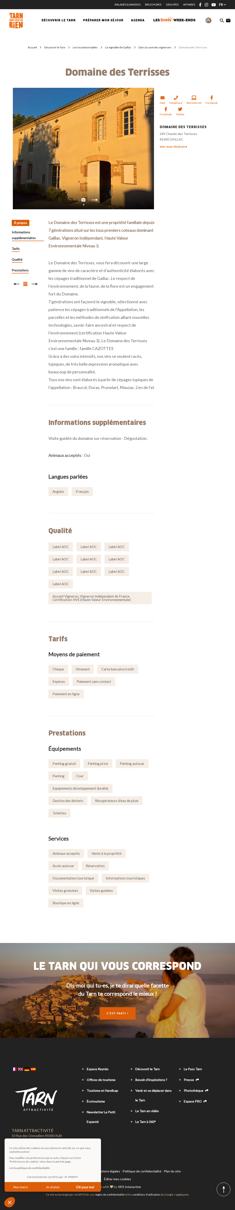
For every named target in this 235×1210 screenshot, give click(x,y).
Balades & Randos (127, 4)
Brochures (153, 4)
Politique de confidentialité (142, 1171)
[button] (9, 1202)
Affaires (189, 4)
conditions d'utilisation (146, 1194)
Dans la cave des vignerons (155, 47)
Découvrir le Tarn (59, 20)
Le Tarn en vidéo (147, 1111)
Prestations (20, 270)
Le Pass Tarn (193, 1069)
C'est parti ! (117, 1013)
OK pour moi (85, 1187)
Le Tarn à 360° (145, 1122)
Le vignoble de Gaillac (118, 47)
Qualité (17, 259)
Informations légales (105, 1171)
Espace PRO (193, 1101)
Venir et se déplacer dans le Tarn (153, 1095)
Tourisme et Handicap (102, 1090)
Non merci (20, 1187)
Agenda (138, 20)
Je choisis (53, 1187)
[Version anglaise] (20, 1069)
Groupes (172, 4)
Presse (189, 1080)
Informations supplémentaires (24, 235)
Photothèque (194, 1090)
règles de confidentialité (110, 1194)
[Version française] (14, 1069)
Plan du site (172, 1171)
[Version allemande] (27, 1069)
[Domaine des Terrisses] (83, 148)
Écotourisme (96, 1101)
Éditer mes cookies (117, 1179)
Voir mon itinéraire (173, 146)
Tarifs (16, 249)
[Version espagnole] (33, 1069)
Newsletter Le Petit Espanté (101, 1117)
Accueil (32, 47)
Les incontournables (85, 47)
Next (95, 201)
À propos (20, 223)
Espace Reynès (98, 1069)
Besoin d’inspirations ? (151, 1080)
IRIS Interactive (129, 1187)
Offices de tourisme (101, 1080)
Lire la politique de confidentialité (29, 1168)
